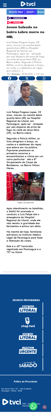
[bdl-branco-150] (28, 309)
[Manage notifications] (44, 407)
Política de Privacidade (25, 381)
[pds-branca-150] (28, 364)
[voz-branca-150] (28, 337)
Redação (16, 74)
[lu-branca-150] (28, 350)
